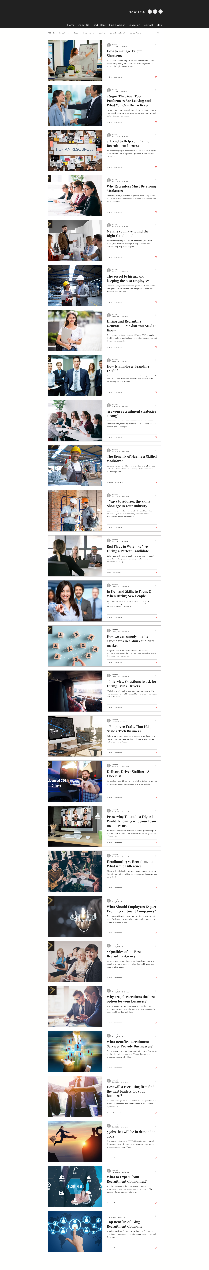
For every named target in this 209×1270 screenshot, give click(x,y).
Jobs (76, 33)
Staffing (102, 33)
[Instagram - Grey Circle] (155, 11)
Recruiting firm (88, 33)
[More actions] (156, 45)
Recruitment (64, 33)
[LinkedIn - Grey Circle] (160, 11)
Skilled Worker (135, 33)
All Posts (51, 33)
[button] (158, 33)
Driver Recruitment (117, 33)
